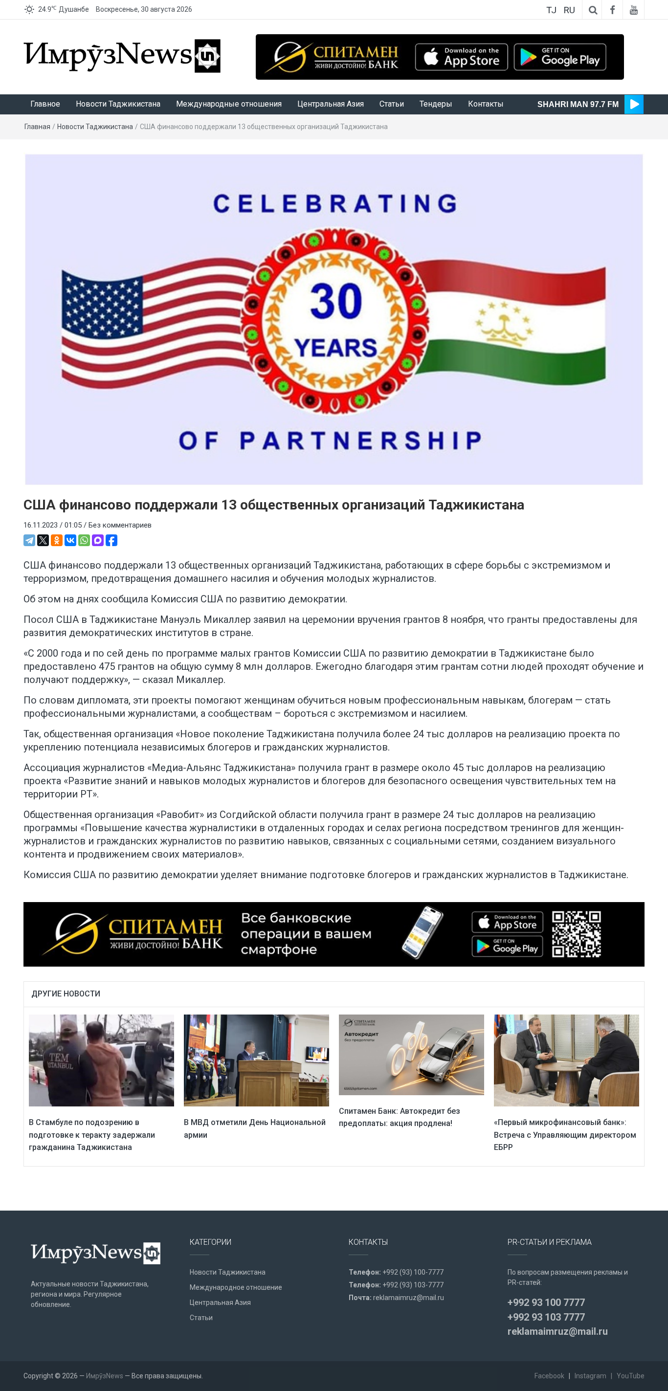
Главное (45, 104)
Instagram (590, 1376)
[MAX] (98, 540)
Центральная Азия (330, 104)
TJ (551, 10)
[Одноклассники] (57, 540)
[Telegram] (29, 540)
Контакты (486, 104)
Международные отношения (229, 104)
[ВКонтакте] (70, 540)
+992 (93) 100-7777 (413, 1272)
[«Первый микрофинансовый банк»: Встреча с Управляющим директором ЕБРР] (566, 1060)
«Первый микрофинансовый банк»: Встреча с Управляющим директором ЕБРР (565, 1135)
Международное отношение (236, 1287)
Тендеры (436, 104)
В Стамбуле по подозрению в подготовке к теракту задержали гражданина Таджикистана (92, 1135)
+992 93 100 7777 (546, 1302)
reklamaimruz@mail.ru (408, 1298)
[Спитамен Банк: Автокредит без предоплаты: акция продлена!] (411, 1054)
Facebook (549, 1376)
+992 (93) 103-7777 (413, 1285)
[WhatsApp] (84, 540)
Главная (37, 127)
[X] (43, 540)
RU (569, 10)
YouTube (631, 1376)
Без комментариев (120, 525)
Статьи (391, 104)
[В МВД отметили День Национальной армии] (256, 1060)
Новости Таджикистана (118, 104)
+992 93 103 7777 (546, 1317)
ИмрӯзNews (104, 1376)
